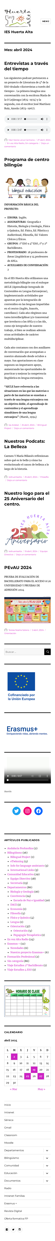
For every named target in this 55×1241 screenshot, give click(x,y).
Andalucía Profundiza (20, 848)
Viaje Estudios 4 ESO (19, 969)
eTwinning (17, 861)
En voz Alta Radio (15, 143)
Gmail (7, 1127)
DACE (13, 904)
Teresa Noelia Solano (19, 630)
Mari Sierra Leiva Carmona (22, 140)
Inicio (7, 1104)
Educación (10, 1173)
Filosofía (44, 477)
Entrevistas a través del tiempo (26, 66)
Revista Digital (13, 1211)
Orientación (10, 633)
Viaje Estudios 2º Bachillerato (25, 965)
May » (41, 1089)
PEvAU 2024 (18, 567)
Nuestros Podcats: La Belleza (24, 444)
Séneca (8, 1120)
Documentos (12, 1180)
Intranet (9, 1112)
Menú (45, 21)
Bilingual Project (20, 856)
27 (40, 1076)
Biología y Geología (22, 891)
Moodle (8, 1142)
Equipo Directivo (20, 878)
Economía (16, 909)
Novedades (17, 948)
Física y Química (20, 917)
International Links (22, 870)
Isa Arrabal (14, 425)
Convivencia (17, 896)
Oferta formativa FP (16, 1218)
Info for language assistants (27, 865)
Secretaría (16, 883)
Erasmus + (13, 943)
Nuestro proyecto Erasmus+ (27, 952)
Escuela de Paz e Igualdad (28, 900)
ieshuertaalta (15, 477)
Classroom (10, 1135)
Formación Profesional (21, 956)
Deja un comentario (24, 428)
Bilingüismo (14, 852)
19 (34, 1069)
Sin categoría (31, 143)
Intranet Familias (14, 1195)
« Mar (13, 1089)
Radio (7, 1188)
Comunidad (11, 1165)
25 (27, 1076)
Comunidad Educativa (20, 874)
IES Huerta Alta (18, 32)
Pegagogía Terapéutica (27, 935)
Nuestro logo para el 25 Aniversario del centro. (26, 499)
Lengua (14, 922)
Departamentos (16, 887)
